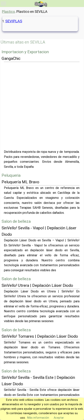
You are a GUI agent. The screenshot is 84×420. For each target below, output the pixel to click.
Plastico (8, 12)
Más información (38, 417)
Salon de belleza (16, 221)
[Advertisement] (42, 105)
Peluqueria (11, 175)
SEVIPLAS (13, 21)
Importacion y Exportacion (25, 52)
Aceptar (59, 417)
